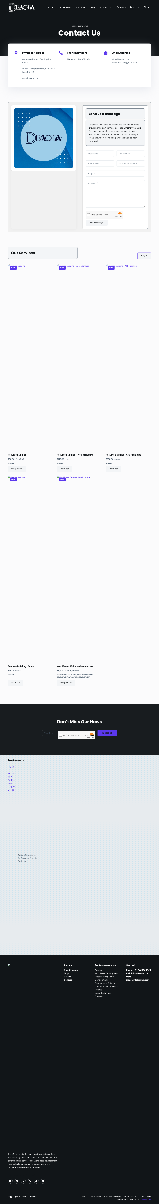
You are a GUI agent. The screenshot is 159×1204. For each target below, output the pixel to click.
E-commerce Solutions (66, 675)
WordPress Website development (75, 666)
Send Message (96, 222)
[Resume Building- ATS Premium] (128, 357)
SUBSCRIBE (107, 733)
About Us (80, 7)
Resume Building (17, 454)
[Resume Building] (30, 357)
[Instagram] (17, 1181)
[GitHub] (30, 1181)
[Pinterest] (36, 1181)
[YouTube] (43, 1181)
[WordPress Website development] (79, 569)
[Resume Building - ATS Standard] (79, 357)
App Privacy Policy (131, 1196)
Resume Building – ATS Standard (75, 454)
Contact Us (105, 7)
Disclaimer (146, 1196)
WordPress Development (79, 677)
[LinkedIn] (10, 1181)
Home (50, 7)
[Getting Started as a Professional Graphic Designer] (11, 858)
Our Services (65, 7)
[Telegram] (23, 1181)
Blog (93, 7)
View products (16, 468)
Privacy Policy (95, 1196)
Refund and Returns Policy (128, 1200)
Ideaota (33, 1196)
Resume (11, 463)
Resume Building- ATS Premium (123, 454)
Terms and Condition (112, 1196)
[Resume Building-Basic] (30, 569)
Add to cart (64, 468)
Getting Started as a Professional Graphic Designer (27, 858)
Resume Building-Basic (21, 666)
